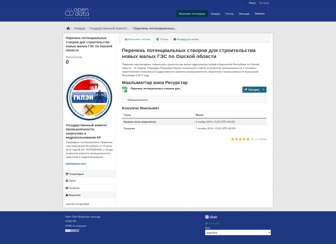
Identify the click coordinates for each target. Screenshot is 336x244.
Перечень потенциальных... (155, 28)
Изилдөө (253, 89)
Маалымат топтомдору (192, 13)
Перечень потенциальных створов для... (156, 88)
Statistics (260, 13)
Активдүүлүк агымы (187, 39)
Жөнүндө (244, 13)
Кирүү (252, 2)
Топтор (229, 13)
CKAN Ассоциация (75, 225)
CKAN (211, 217)
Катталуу (264, 2)
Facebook (74, 188)
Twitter (72, 180)
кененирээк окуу (76, 163)
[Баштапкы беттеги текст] (68, 28)
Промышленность (137, 99)
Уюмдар (215, 13)
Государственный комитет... (109, 28)
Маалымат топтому (139, 39)
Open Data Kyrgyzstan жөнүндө (82, 216)
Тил (207, 227)
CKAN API (70, 221)
